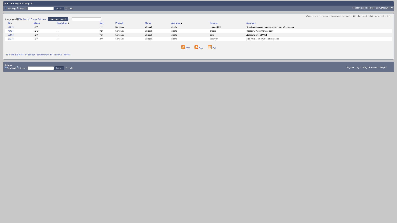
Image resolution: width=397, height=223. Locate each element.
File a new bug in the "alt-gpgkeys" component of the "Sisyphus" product (37, 55)
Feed (201, 48)
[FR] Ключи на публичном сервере (262, 39)
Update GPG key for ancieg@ (259, 31)
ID (10, 23)
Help (71, 8)
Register (355, 8)
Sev (101, 23)
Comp (148, 23)
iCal (214, 48)
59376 (10, 27)
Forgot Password (376, 8)
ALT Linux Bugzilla (13, 3)
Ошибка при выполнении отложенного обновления (270, 27)
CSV (187, 48)
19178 (10, 39)
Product (119, 23)
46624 (10, 31)
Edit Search (23, 19)
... (391, 16)
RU (391, 8)
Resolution (63, 23)
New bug (11, 8)
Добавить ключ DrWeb (256, 35)
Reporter (214, 23)
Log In (364, 8)
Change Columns (38, 19)
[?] (66, 8)
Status (37, 23)
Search (23, 8)
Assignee (177, 23)
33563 (10, 35)
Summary (251, 23)
